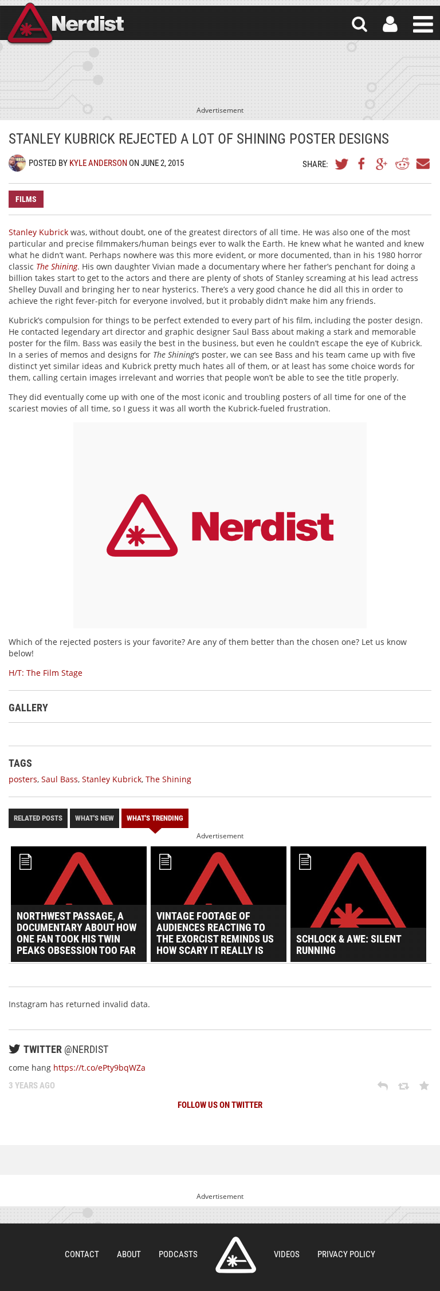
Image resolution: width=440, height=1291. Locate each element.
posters (23, 779)
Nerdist (65, 24)
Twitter (342, 163)
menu (423, 24)
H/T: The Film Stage (45, 672)
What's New (94, 818)
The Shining (168, 779)
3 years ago (32, 1085)
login (390, 24)
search (359, 24)
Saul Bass (59, 779)
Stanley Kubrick (38, 232)
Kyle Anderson (98, 163)
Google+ (382, 163)
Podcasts (178, 1254)
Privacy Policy (346, 1254)
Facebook (362, 163)
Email (422, 163)
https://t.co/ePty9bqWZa (99, 1067)
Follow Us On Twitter (220, 1105)
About (129, 1254)
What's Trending (155, 818)
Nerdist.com (235, 1255)
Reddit (402, 163)
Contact (82, 1254)
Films (26, 199)
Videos (287, 1254)
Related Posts (38, 818)
